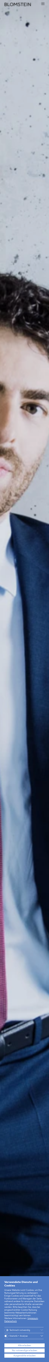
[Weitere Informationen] (39, 1330)
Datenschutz (10, 1321)
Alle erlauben (24, 1346)
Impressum (32, 1318)
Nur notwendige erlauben (24, 1351)
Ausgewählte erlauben (24, 1356)
